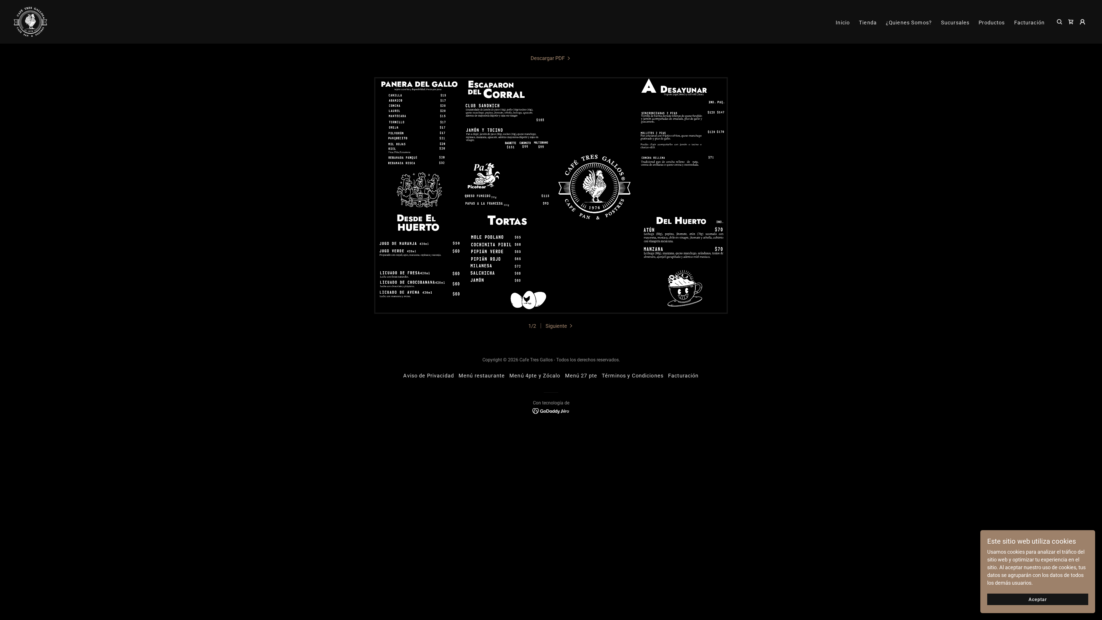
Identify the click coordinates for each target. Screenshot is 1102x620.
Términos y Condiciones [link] (632, 376)
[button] (1082, 22)
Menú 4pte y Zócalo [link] (534, 376)
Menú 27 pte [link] (581, 376)
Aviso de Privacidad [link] (428, 376)
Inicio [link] (843, 23)
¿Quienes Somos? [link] (909, 23)
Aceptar (1038, 599)
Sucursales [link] (955, 23)
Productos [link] (992, 23)
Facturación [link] (1029, 23)
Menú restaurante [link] (482, 376)
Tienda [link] (868, 23)
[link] (30, 21)
